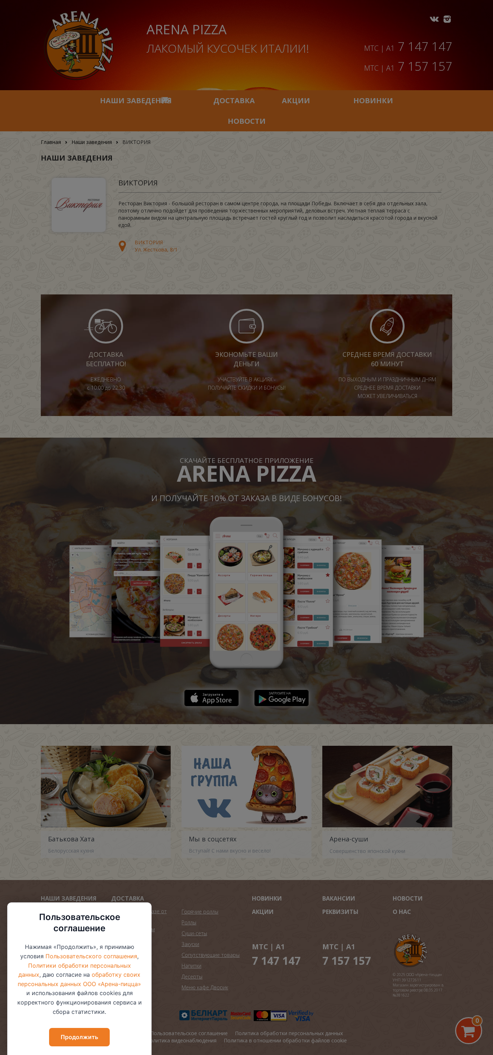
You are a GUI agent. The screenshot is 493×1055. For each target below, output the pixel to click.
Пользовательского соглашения (91, 956)
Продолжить (79, 1037)
